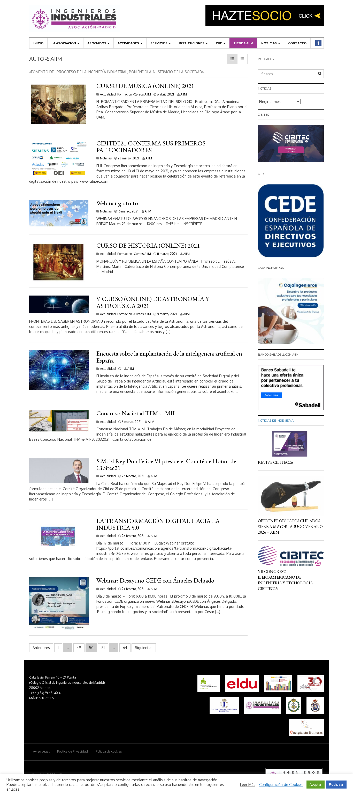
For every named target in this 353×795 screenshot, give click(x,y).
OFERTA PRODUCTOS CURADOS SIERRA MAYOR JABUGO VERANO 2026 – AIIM (290, 526)
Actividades (129, 43)
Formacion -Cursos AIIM (134, 94)
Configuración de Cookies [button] (281, 784)
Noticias (269, 43)
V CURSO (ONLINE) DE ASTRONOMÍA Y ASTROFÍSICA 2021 (152, 302)
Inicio (38, 43)
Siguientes (143, 647)
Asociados (97, 43)
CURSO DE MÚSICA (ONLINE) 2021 (145, 86)
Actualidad (108, 94)
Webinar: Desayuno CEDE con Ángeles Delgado (155, 580)
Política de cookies (109, 751)
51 (103, 647)
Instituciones (192, 43)
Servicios (159, 43)
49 (79, 647)
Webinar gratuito (117, 203)
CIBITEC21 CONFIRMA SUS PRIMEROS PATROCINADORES (150, 146)
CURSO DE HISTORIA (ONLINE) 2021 (148, 245)
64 (125, 647)
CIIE (219, 43)
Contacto (297, 43)
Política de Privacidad (72, 751)
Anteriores (41, 647)
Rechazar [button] (336, 784)
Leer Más (247, 784)
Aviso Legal (41, 751)
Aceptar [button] (315, 784)
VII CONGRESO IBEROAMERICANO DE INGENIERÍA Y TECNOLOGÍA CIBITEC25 (285, 580)
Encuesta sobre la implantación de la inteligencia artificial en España (169, 356)
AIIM (183, 94)
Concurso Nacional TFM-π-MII (135, 413)
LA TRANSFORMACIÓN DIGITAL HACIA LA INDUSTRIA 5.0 (158, 524)
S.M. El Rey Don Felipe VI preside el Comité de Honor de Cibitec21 (166, 464)
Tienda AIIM (243, 43)
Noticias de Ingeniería (276, 420)
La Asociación (64, 43)
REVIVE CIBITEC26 (275, 462)
